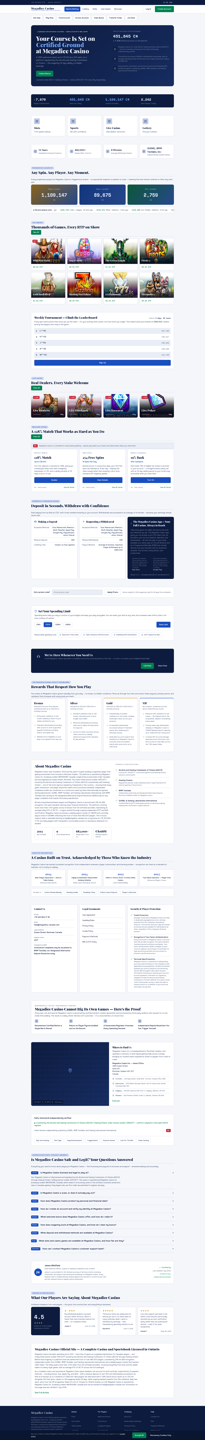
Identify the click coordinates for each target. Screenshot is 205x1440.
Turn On (150, 480)
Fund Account (64, 18)
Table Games (76, 1426)
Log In (148, 9)
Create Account (164, 9)
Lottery (85, 9)
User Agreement (88, 915)
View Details (102, 480)
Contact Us (155, 1417)
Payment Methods (158, 1426)
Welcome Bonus (104, 1417)
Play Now (50, 18)
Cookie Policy (87, 931)
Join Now (131, 18)
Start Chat (162, 666)
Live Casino (106, 9)
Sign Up (102, 363)
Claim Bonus (99, 18)
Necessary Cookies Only (160, 1435)
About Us (127, 1417)
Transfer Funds (115, 18)
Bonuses (118, 9)
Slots (95, 9)
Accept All (139, 1435)
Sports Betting (72, 9)
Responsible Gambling (132, 1421)
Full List (116, 1101)
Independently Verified (162, 1277)
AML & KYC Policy (89, 942)
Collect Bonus (45, 73)
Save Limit (163, 624)
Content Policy (165, 1274)
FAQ (152, 1421)
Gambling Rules (88, 920)
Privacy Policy (87, 926)
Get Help (36, 18)
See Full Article (42, 1392)
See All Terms (69, 487)
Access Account (82, 18)
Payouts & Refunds (90, 936)
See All (36, 232)
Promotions (102, 1421)
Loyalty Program (104, 1426)
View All (36, 388)
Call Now (147, 666)
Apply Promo (112, 592)
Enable (54, 480)
